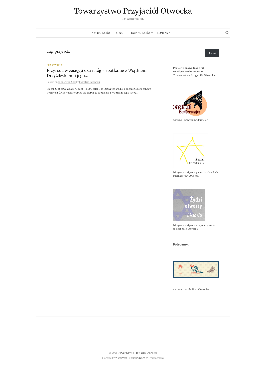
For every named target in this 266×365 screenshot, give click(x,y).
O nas (120, 33)
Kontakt (163, 33)
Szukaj (212, 52)
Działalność (140, 33)
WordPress (121, 357)
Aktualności (101, 33)
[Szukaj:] (227, 33)
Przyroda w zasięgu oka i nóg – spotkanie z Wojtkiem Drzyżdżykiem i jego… (97, 73)
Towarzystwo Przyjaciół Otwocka (133, 11)
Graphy (141, 357)
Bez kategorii (55, 65)
